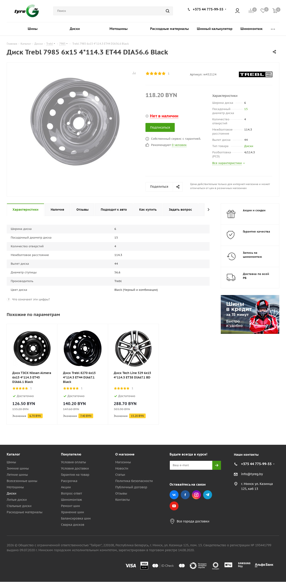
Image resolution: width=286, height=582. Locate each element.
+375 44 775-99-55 (208, 9)
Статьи (120, 475)
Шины (11, 462)
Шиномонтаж (71, 500)
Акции (66, 487)
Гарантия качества (256, 231)
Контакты (122, 500)
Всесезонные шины (22, 481)
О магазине (125, 454)
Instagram (196, 494)
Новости (121, 468)
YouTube (174, 505)
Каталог (13, 454)
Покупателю (71, 454)
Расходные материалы (24, 512)
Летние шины (17, 475)
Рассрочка (69, 481)
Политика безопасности (134, 481)
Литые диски (17, 500)
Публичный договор (131, 487)
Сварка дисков (72, 525)
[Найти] (167, 10)
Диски (248, 146)
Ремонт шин (70, 506)
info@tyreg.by (252, 474)
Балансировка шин (76, 518)
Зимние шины (18, 468)
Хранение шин (72, 512)
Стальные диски (19, 506)
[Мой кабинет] (237, 11)
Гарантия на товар (75, 475)
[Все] (273, 28)
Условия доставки (75, 468)
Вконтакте (174, 494)
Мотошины (15, 487)
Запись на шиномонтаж (252, 255)
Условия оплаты (73, 462)
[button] (267, 417)
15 (246, 109)
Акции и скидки (254, 210)
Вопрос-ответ (71, 493)
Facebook (185, 494)
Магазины (123, 462)
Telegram (207, 494)
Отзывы (121, 493)
